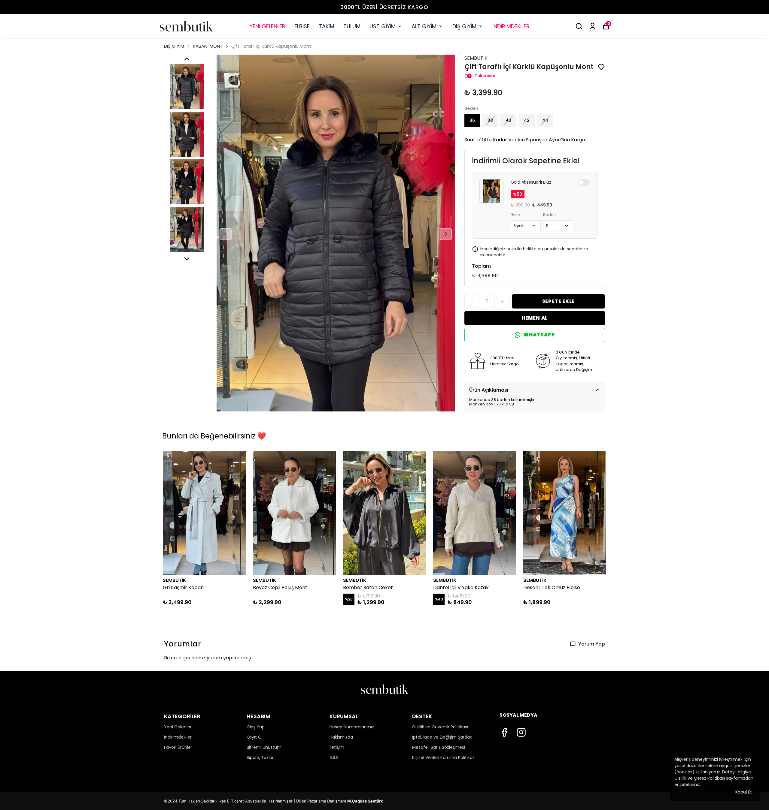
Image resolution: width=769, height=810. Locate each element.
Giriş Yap (256, 727)
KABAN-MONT (208, 46)
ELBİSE (302, 26)
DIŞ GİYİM (464, 26)
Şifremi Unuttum (264, 747)
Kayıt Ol (255, 737)
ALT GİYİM (424, 26)
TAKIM (326, 26)
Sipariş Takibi (260, 757)
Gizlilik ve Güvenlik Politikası (440, 727)
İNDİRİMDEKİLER (511, 26)
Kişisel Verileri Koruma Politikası (444, 757)
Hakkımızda (341, 737)
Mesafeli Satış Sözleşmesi (438, 747)
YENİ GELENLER (267, 26)
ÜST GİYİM (382, 26)
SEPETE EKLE (558, 301)
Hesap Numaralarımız (352, 727)
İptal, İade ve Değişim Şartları (442, 737)
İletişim (337, 747)
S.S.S (334, 757)
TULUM (351, 26)
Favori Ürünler (178, 747)
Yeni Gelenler (178, 727)
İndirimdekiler (178, 737)
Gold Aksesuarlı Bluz (531, 182)
